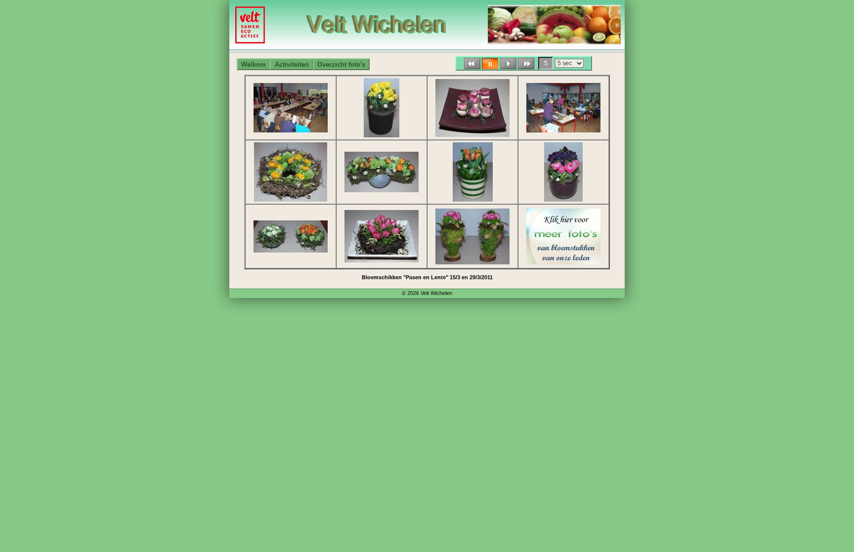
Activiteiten (292, 64)
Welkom (253, 64)
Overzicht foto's (341, 64)
